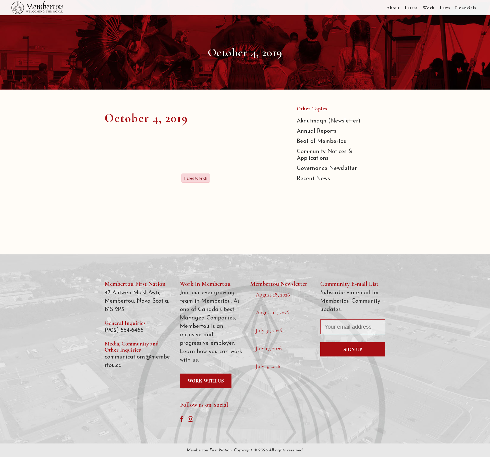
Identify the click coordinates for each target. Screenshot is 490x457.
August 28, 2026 (273, 294)
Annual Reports (316, 131)
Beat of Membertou (322, 141)
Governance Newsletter (327, 168)
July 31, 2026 (269, 330)
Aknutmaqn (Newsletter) (328, 121)
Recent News (313, 179)
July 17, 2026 (269, 348)
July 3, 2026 (268, 366)
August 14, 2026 (272, 312)
